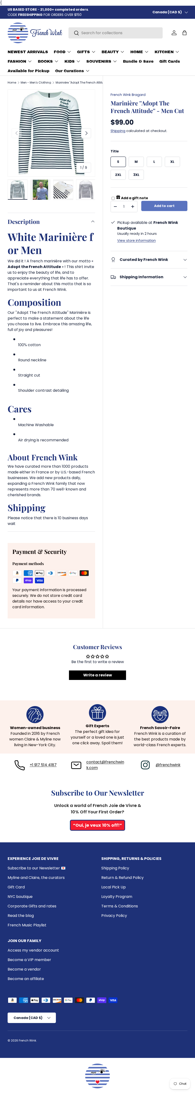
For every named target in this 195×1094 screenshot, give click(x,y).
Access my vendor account (33, 950)
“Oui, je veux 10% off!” (97, 825)
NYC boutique (20, 896)
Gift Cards (169, 61)
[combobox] (115, 32)
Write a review (97, 675)
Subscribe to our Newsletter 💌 (37, 868)
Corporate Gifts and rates (32, 906)
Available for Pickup (28, 71)
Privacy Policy (114, 915)
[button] (184, 33)
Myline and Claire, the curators (36, 877)
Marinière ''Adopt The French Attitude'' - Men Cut (84, 82)
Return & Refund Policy (122, 877)
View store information (136, 240)
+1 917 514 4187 (43, 765)
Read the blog (21, 915)
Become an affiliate (26, 978)
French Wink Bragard (128, 94)
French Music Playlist (27, 925)
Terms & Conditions (119, 906)
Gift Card (16, 887)
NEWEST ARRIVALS (28, 52)
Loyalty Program (116, 896)
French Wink (27, 1040)
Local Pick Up (113, 887)
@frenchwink (168, 765)
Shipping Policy (115, 868)
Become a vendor (24, 969)
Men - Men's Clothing (36, 82)
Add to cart (164, 205)
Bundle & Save (138, 61)
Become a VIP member (29, 959)
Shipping (118, 130)
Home (12, 82)
